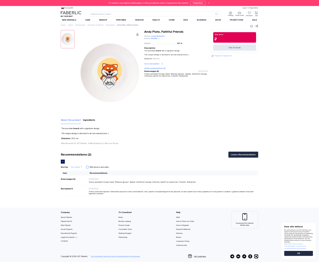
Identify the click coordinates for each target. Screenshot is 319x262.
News (121, 217)
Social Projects (67, 229)
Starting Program (125, 233)
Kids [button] (185, 20)
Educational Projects (69, 233)
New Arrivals (69, 20)
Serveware (110, 25)
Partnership (123, 237)
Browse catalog (125, 221)
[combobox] (152, 14)
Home (63, 25)
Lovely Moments (157, 36)
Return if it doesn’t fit (223, 56)
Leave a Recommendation (243, 154)
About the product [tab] (71, 120)
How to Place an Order (185, 221)
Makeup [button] (103, 20)
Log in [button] (245, 8)
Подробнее (198, 3)
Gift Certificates (200, 256)
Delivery (179, 233)
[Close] (208, 2)
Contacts (64, 241)
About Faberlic (66, 217)
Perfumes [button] (121, 20)
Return (178, 237)
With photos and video (99, 167)
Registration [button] (253, 8)
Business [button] (201, 20)
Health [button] (156, 20)
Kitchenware (80, 25)
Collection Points (183, 241)
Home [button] (172, 20)
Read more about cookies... (294, 244)
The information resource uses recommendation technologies (115, 256)
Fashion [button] (139, 20)
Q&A (178, 217)
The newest (75, 167)
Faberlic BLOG (66, 221)
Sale (254, 20)
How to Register (182, 225)
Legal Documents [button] (68, 237)
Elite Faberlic (66, 225)
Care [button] (87, 20)
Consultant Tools (125, 229)
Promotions (236, 20)
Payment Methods (183, 229)
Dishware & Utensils (96, 25)
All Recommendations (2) (155, 68)
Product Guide (124, 225)
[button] (159, 3)
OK (298, 253)
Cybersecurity (181, 245)
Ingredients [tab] (89, 120)
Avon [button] (218, 20)
